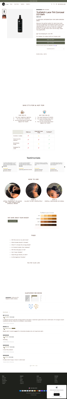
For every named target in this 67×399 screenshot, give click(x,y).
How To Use (16, 4)
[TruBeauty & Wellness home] (5, 4)
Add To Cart (9, 279)
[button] (39, 9)
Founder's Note (39, 380)
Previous (2, 166)
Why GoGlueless (39, 379)
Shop (11, 4)
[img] (6, 315)
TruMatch (3, 383)
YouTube (56, 380)
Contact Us (22, 383)
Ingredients (51, 48)
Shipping (21, 379)
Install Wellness (4, 380)
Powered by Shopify (33, 394)
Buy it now (50, 42)
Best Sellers (4, 379)
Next (64, 166)
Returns (21, 380)
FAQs (21, 377)
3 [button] (33, 365)
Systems (22, 4)
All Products (4, 377)
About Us (27, 4)
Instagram (56, 377)
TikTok (56, 379)
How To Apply (39, 377)
